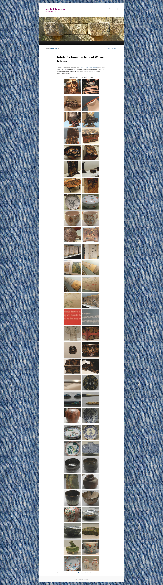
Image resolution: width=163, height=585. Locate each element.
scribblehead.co (55, 9)
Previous (110, 48)
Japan (76, 573)
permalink (99, 573)
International (71, 573)
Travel (86, 573)
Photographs (81, 573)
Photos (62, 43)
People (68, 43)
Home (47, 43)
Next (115, 48)
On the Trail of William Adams (88, 67)
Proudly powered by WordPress (81, 579)
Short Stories (55, 43)
